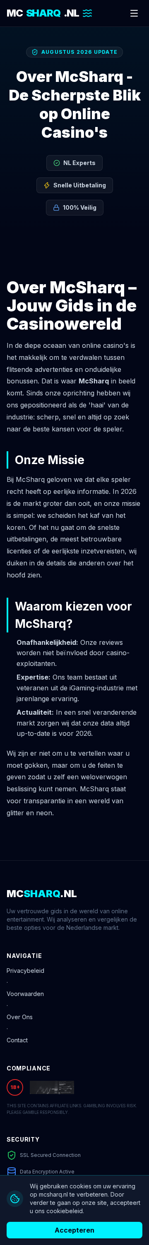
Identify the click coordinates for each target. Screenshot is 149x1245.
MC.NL (43, 13)
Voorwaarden (25, 993)
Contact (17, 1040)
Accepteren (74, 1230)
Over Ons (20, 1016)
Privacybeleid (25, 970)
